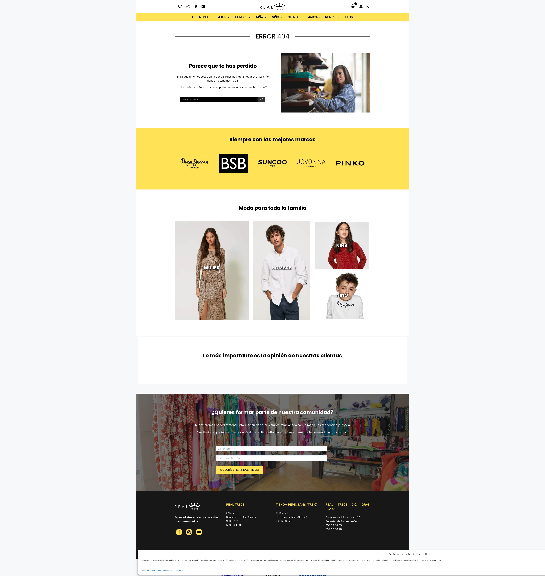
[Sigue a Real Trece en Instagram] (189, 534)
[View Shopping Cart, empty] (352, 6)
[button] (367, 6)
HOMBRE (281, 267)
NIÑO (342, 295)
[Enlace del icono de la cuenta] (361, 6)
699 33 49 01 (234, 525)
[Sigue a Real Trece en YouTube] (199, 534)
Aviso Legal (179, 570)
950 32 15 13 (234, 521)
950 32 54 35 (334, 525)
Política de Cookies (148, 570)
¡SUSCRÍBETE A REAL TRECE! (239, 470)
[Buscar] (261, 99)
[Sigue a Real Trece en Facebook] (180, 534)
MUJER (212, 267)
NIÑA (342, 245)
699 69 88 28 (284, 521)
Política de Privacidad (165, 570)
